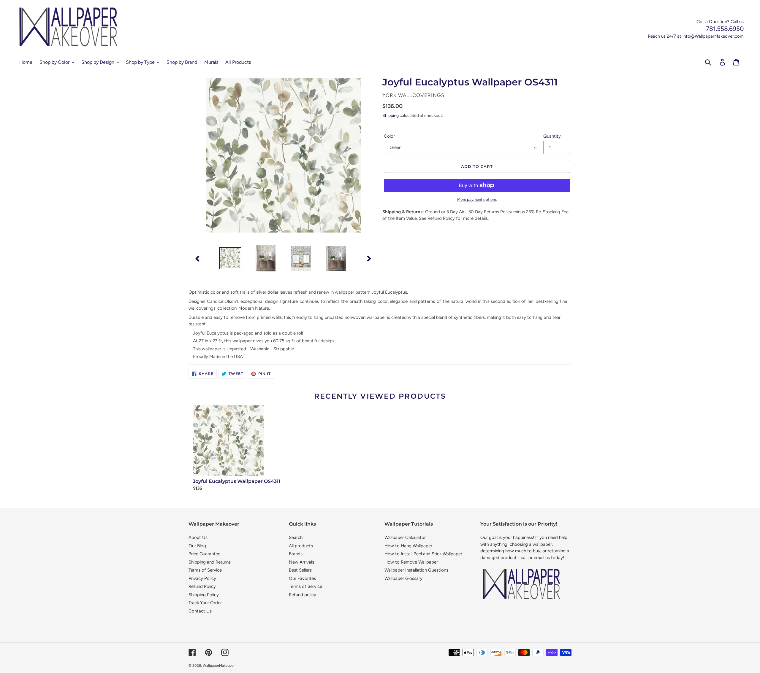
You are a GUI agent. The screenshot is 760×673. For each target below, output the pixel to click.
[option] (230, 258)
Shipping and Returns (210, 562)
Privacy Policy (202, 578)
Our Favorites (302, 578)
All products (301, 545)
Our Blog (197, 545)
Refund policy (302, 594)
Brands (296, 553)
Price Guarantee (204, 553)
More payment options (477, 199)
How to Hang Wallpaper (408, 545)
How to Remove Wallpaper (411, 562)
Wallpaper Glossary (403, 578)
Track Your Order (205, 602)
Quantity (552, 136)
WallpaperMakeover (219, 666)
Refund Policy (202, 586)
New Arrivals (301, 562)
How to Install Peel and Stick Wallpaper (423, 553)
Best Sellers (300, 570)
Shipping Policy (204, 594)
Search (296, 537)
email (539, 557)
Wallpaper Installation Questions (416, 570)
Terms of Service (205, 570)
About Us (198, 537)
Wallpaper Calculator (405, 537)
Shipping (390, 115)
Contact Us (200, 611)
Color (389, 136)
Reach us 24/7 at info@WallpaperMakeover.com (696, 36)
